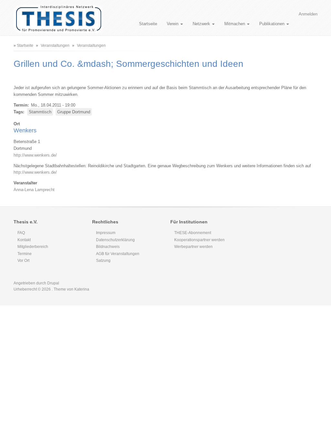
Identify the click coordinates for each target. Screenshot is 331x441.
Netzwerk (202, 23)
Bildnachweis (108, 246)
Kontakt (24, 240)
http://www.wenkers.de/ (35, 155)
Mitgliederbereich (32, 246)
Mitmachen (235, 23)
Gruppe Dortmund (73, 111)
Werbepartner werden (193, 246)
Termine (24, 253)
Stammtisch (40, 111)
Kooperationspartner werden (199, 240)
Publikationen (272, 23)
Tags (18, 111)
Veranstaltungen (55, 45)
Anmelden (308, 14)
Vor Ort (23, 260)
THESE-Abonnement (192, 233)
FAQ (21, 233)
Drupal (53, 283)
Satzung (103, 260)
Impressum (105, 233)
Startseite (148, 23)
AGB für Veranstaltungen (117, 253)
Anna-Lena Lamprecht (34, 189)
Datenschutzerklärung (115, 240)
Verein (173, 23)
